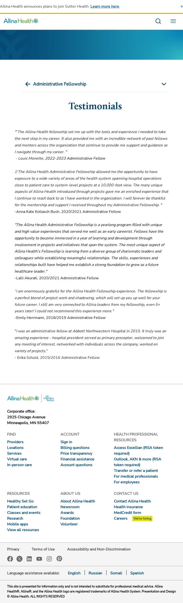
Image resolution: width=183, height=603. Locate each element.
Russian (95, 573)
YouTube (39, 558)
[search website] (158, 21)
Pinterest (59, 558)
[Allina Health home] (21, 21)
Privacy (13, 549)
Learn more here (105, 6)
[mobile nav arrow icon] (163, 84)
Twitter (19, 559)
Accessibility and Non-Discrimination (99, 549)
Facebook (10, 559)
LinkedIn (29, 558)
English (74, 573)
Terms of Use (43, 549)
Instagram (49, 558)
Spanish (137, 573)
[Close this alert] (182, 6)
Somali (116, 573)
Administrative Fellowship (59, 84)
